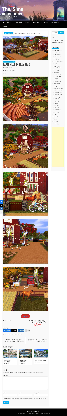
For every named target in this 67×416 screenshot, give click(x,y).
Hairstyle (56, 83)
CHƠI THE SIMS (55, 22)
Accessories (56, 50)
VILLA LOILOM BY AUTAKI (40, 360)
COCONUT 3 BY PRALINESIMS (7, 361)
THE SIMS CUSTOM (12, 14)
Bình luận (5, 375)
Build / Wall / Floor (58, 61)
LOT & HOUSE (17, 22)
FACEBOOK (6, 26)
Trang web (36, 393)
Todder (55, 123)
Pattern (55, 112)
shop (10, 334)
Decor (56, 107)
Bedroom (57, 76)
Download (25, 316)
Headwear (57, 54)
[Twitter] (1, 205)
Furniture (56, 72)
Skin (54, 119)
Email (20, 393)
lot (8, 334)
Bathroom (57, 74)
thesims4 (18, 334)
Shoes (55, 116)
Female (56, 67)
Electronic (57, 109)
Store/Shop (13, 61)
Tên (4, 393)
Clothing (55, 66)
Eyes (56, 101)
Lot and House (6, 61)
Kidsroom (57, 81)
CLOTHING (27, 22)
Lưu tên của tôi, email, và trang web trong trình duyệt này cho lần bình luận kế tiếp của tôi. (25, 398)
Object (55, 105)
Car (54, 63)
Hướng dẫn (56, 86)
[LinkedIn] (1, 208)
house (6, 334)
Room (55, 114)
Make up (56, 97)
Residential (57, 92)
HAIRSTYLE (36, 22)
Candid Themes (47, 413)
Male (56, 70)
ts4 (21, 334)
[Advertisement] (58, 147)
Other (56, 59)
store (15, 334)
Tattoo (55, 121)
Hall (56, 78)
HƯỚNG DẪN (44, 22)
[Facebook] (1, 202)
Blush (56, 98)
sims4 (13, 334)
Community (57, 90)
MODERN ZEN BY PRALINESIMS (23, 361)
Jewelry (56, 56)
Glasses (56, 52)
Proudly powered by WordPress (23, 413)
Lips (56, 103)
